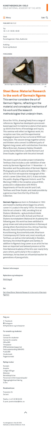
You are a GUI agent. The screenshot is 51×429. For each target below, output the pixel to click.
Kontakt (6, 366)
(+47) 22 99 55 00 (15, 399)
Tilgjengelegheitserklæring (12, 380)
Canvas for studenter (11, 338)
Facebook (8, 321)
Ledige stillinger (9, 371)
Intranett (6, 335)
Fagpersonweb (8, 356)
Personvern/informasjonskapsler (15, 378)
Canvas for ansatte (10, 340)
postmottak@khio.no (17, 401)
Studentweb (7, 354)
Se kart (6, 394)
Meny (8, 18)
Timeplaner (7, 345)
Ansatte (6, 368)
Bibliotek (6, 373)
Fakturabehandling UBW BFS (13, 349)
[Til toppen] (25, 412)
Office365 (6, 342)
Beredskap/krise (9, 375)
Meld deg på (7, 279)
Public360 (6, 352)
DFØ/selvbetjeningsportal (12, 347)
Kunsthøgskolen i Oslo (10, 422)
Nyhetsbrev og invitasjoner (15, 326)
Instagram (9, 323)
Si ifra (5, 382)
